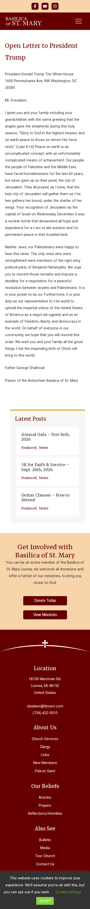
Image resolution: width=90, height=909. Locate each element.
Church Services (45, 739)
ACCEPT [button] (45, 901)
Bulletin (45, 840)
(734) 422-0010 (45, 713)
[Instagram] (55, 6)
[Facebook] (35, 6)
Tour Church (45, 856)
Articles (45, 797)
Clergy (45, 747)
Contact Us (45, 864)
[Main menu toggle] (78, 21)
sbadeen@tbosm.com (45, 706)
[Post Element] (47, 441)
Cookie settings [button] (69, 892)
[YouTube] (45, 6)
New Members (45, 763)
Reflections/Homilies (45, 813)
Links (45, 755)
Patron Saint (45, 771)
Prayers (45, 805)
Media (45, 848)
